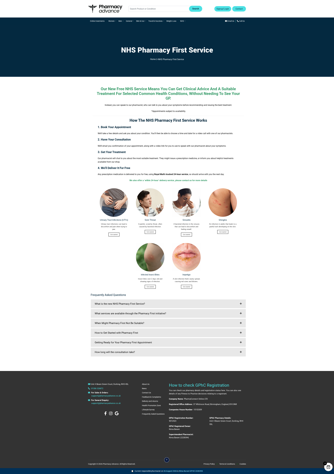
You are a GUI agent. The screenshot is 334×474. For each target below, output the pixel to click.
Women (111, 21)
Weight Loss (171, 21)
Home (153, 59)
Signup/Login (222, 9)
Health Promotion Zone (151, 405)
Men (120, 21)
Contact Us (146, 393)
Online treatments (97, 21)
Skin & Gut (140, 21)
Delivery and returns (150, 401)
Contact (239, 9)
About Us (145, 384)
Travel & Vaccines (155, 21)
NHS (182, 21)
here (223, 390)
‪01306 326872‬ (97, 388)
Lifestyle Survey (148, 410)
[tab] (168, 303)
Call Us (242, 21)
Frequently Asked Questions (153, 414)
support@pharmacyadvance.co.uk (106, 396)
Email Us (230, 21)
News (144, 388)
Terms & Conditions (227, 464)
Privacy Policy (209, 464)
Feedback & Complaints (151, 397)
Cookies (243, 464)
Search (195, 8)
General (129, 21)
